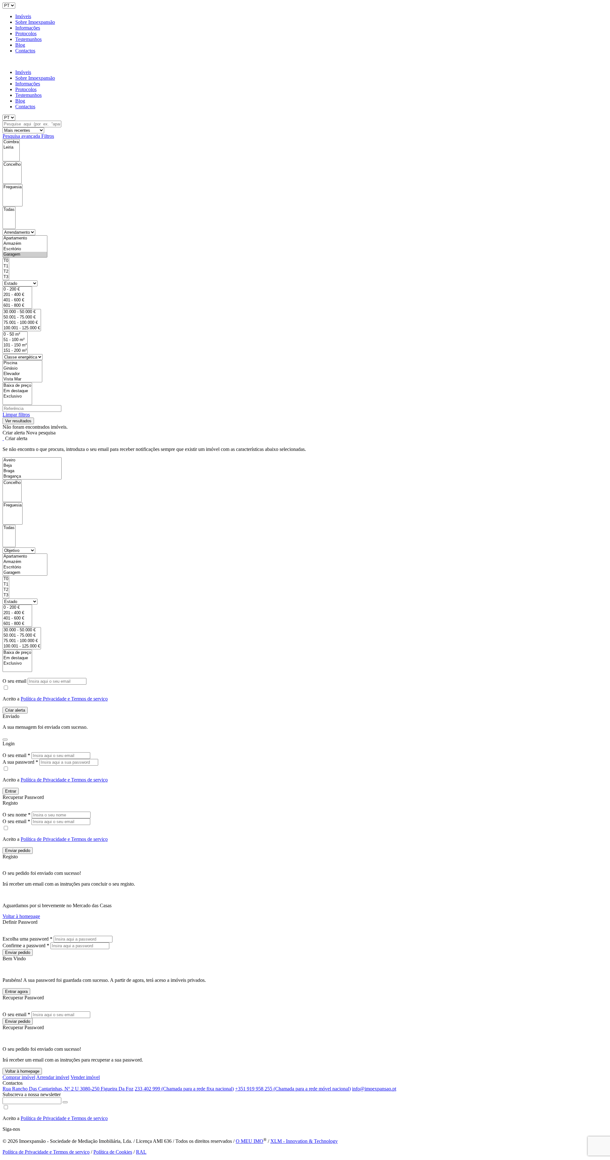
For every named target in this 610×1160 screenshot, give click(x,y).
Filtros (47, 136)
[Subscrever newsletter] (65, 1102)
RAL (141, 1152)
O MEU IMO (249, 1141)
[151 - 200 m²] (15, 350)
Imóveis (23, 16)
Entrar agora (16, 991)
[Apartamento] (25, 238)
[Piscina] (22, 363)
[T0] (6, 261)
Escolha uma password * (27, 939)
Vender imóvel (85, 1077)
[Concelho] (12, 164)
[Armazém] (25, 243)
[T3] (6, 277)
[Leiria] (11, 147)
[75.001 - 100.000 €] (22, 322)
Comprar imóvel (19, 1077)
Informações (27, 27)
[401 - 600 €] (17, 300)
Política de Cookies (112, 1152)
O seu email (15, 681)
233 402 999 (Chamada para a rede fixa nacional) (184, 1088)
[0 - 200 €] (17, 289)
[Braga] (32, 471)
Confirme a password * (26, 945)
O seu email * (16, 755)
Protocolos (26, 33)
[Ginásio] (22, 368)
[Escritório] (25, 249)
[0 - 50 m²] (15, 334)
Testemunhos (28, 39)
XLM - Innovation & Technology (304, 1141)
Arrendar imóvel (52, 1077)
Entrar (10, 791)
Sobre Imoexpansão (35, 22)
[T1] (6, 266)
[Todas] (9, 209)
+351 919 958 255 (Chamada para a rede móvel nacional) (293, 1088)
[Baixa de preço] (17, 385)
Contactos (25, 50)
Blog (20, 45)
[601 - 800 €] (17, 305)
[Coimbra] (11, 142)
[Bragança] (32, 476)
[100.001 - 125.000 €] (22, 328)
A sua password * (20, 762)
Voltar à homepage (21, 916)
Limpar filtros (16, 414)
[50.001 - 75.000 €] (22, 317)
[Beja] (32, 465)
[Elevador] (22, 374)
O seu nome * (16, 814)
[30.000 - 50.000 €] (22, 312)
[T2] (6, 271)
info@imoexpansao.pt (374, 1088)
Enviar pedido (17, 850)
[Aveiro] (32, 460)
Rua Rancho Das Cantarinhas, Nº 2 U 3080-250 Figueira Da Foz (68, 1088)
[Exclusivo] (17, 396)
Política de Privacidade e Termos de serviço (64, 698)
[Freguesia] (12, 187)
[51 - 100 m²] (15, 340)
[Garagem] (25, 254)
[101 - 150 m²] (15, 345)
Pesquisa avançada (22, 136)
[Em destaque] (17, 391)
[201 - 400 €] (17, 295)
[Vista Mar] (22, 379)
